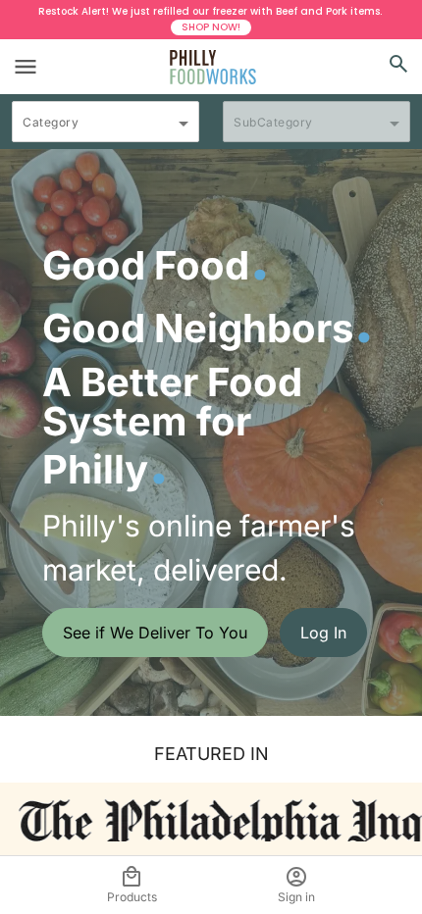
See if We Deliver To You (155, 632)
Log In (323, 632)
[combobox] (105, 130)
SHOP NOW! (211, 27)
